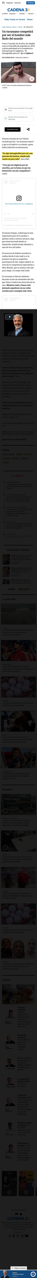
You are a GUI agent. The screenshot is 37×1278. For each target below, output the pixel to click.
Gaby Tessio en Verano (15, 19)
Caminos (17, 3)
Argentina (12, 14)
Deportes (9, 3)
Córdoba (22, 14)
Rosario (30, 14)
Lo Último (5, 14)
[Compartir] (28, 129)
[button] (31, 79)
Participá (30, 3)
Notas (30, 19)
